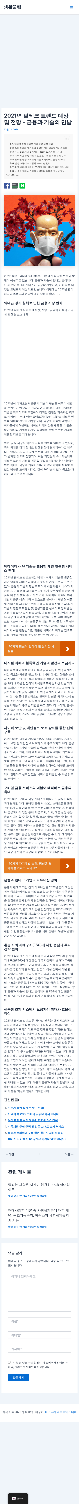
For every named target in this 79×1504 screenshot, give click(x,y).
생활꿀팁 (12, 7)
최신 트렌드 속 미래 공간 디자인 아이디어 (33, 1120)
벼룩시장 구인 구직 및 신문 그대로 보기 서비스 (36, 1126)
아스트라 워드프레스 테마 (61, 1412)
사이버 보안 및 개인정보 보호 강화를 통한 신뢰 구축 (40, 155)
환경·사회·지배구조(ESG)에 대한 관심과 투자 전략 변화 (42, 167)
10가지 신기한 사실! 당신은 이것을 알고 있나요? (37, 1139)
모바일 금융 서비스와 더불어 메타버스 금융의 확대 (39, 159)
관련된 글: (13, 174)
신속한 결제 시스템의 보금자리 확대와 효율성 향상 (39, 171)
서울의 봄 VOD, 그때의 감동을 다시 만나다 (33, 1114)
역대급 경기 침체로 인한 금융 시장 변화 (33, 144)
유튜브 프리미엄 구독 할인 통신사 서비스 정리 (35, 1132)
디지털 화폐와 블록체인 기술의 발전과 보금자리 (38, 151)
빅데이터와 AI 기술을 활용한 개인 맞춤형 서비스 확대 (41, 148)
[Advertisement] (39, 66)
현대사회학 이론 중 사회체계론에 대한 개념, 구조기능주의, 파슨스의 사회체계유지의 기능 (38, 1215)
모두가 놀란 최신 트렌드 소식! (26, 1108)
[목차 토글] (65, 139)
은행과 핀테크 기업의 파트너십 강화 (32, 163)
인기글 (23, 1195)
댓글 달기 (13, 1195)
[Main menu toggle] (71, 7)
